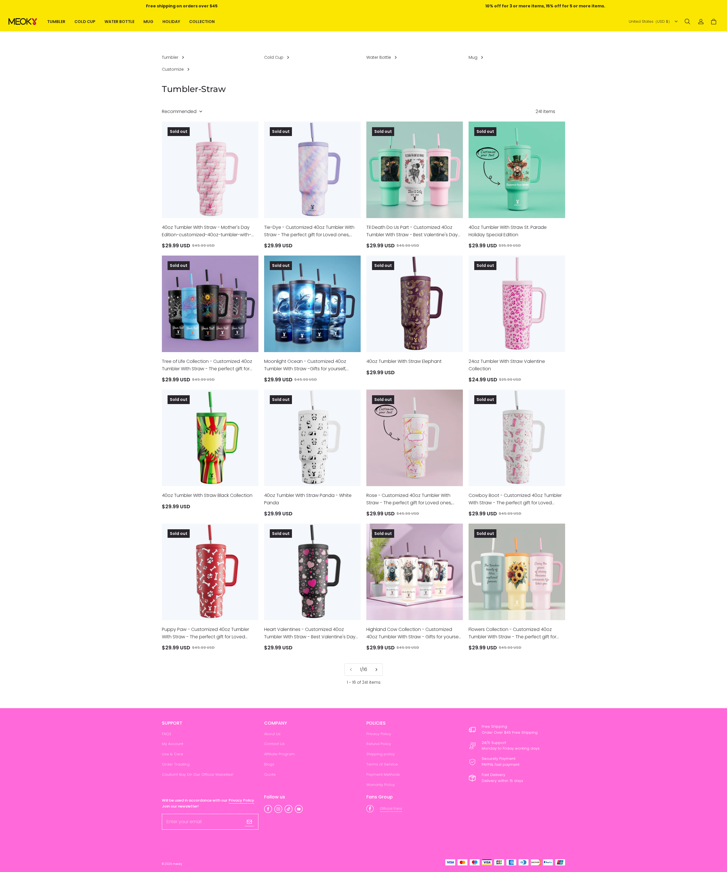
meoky (177, 864)
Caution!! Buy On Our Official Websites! (197, 774)
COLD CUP (84, 21)
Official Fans (391, 808)
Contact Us (274, 743)
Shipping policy (380, 754)
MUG (148, 21)
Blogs (269, 764)
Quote (270, 774)
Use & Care (172, 754)
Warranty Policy (380, 784)
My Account (172, 743)
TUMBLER (56, 21)
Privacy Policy (378, 734)
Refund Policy (378, 743)
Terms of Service (382, 764)
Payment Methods (383, 774)
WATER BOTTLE (119, 21)
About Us (272, 734)
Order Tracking (176, 764)
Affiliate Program (279, 754)
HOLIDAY (171, 21)
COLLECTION (202, 21)
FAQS (166, 734)
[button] (687, 21)
